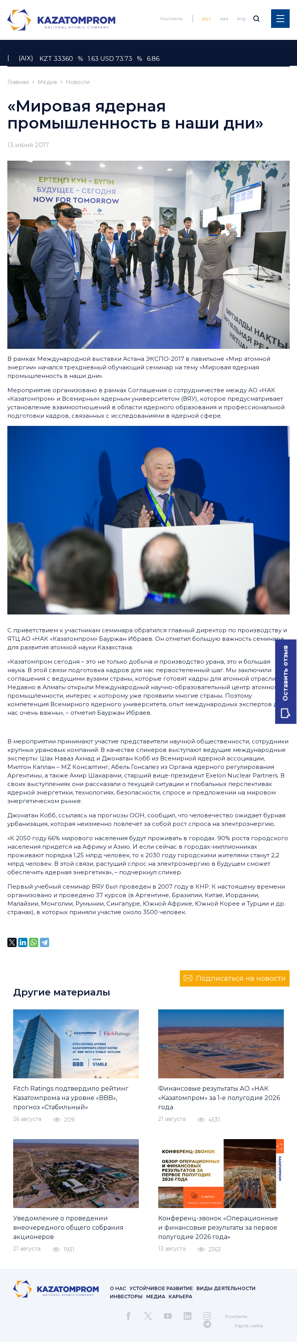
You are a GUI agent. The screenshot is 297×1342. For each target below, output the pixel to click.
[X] (12, 942)
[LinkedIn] (22, 942)
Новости (78, 82)
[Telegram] (44, 942)
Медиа (47, 82)
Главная (18, 82)
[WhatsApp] (33, 942)
